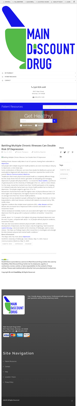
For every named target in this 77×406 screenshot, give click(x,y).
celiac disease (42, 204)
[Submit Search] (55, 121)
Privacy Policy (9, 382)
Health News (27, 125)
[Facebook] (71, 400)
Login (68, 2)
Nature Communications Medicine (17, 174)
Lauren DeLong (7, 228)
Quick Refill (30, 2)
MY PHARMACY (9, 73)
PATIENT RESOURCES (10, 77)
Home (46, 107)
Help (6, 372)
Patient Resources (57, 107)
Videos (40, 125)
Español (7, 2)
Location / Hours (43, 2)
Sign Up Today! (58, 2)
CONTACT (8, 80)
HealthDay (17, 272)
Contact (7, 366)
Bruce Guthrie (43, 181)
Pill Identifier (18, 2)
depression (5, 163)
